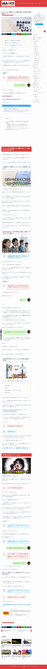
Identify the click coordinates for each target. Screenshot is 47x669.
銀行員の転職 (36, 62)
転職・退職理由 (37, 53)
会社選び (36, 48)
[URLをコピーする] (29, 34)
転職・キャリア (37, 39)
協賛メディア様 (35, 666)
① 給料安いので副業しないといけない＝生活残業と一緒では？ (17, 124)
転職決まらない (12, 622)
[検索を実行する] (45, 31)
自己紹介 (13, 53)
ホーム (11, 666)
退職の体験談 (36, 83)
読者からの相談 (37, 101)
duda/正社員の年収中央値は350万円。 (10, 411)
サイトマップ (30, 666)
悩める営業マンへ (37, 76)
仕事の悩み (36, 67)
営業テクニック (37, 80)
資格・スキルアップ (37, 87)
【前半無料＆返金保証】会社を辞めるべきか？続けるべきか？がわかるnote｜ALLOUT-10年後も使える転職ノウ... (20, 611)
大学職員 (35, 85)
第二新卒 (8, 622)
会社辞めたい (4, 622)
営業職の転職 (36, 78)
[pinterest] (39, 27)
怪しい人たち (36, 89)
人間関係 (36, 96)
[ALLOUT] (8, 3)
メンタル (36, 98)
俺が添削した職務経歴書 (38, 37)
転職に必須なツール (37, 46)
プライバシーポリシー (20, 666)
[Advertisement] (18, 138)
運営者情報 (14, 666)
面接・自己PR (36, 55)
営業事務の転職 (36, 60)
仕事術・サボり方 (37, 71)
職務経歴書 (36, 41)
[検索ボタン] (44, 3)
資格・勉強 (36, 51)
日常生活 (36, 94)
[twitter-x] (38, 27)
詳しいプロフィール (39, 24)
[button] (3, 34)
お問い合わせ (25, 666)
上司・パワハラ (37, 69)
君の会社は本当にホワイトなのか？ (12, 129)
